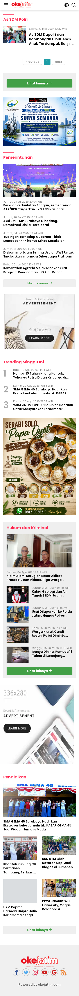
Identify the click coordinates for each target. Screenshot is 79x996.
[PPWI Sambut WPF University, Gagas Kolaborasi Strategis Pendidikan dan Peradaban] (59, 888)
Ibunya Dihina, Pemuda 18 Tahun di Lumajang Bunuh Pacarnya (52, 654)
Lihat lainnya (37, 83)
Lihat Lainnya (38, 283)
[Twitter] (26, 972)
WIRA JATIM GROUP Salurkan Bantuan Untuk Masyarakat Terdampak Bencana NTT (43, 407)
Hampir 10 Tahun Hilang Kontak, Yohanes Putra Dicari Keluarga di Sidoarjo (39, 375)
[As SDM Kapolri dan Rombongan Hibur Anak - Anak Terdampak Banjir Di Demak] (14, 37)
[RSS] (63, 972)
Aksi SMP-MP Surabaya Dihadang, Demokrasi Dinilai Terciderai (30, 223)
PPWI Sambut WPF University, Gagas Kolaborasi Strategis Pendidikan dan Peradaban (56, 905)
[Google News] (54, 972)
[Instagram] (35, 972)
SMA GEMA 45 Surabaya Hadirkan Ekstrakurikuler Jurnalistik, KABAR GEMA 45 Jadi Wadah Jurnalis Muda (41, 391)
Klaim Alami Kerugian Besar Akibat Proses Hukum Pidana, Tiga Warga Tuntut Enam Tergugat (34, 578)
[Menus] (6, 5)
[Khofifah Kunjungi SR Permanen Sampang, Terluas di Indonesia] (20, 848)
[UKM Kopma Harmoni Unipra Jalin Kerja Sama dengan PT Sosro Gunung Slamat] (20, 891)
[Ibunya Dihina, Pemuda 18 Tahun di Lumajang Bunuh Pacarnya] (18, 655)
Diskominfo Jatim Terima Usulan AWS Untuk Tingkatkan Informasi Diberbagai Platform (38, 254)
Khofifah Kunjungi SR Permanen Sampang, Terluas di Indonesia (19, 868)
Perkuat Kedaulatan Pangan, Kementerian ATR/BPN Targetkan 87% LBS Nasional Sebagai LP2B (37, 207)
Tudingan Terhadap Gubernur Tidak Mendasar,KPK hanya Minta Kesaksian (34, 239)
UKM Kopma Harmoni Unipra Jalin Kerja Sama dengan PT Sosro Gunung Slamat (20, 911)
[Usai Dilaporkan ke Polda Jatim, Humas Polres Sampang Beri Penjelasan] (18, 614)
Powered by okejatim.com (39, 984)
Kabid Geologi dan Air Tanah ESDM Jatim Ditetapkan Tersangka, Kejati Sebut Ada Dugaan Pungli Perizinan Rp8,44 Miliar (52, 593)
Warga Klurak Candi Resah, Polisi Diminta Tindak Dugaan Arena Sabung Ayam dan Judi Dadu (50, 634)
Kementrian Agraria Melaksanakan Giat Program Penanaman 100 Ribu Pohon (35, 270)
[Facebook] (16, 972)
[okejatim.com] (22, 5)
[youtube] (44, 972)
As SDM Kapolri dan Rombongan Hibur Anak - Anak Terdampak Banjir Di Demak (52, 41)
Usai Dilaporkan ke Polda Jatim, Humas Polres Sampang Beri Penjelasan (52, 613)
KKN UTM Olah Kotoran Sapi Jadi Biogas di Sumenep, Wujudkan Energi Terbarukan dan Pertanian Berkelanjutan (58, 863)
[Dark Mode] (66, 5)
